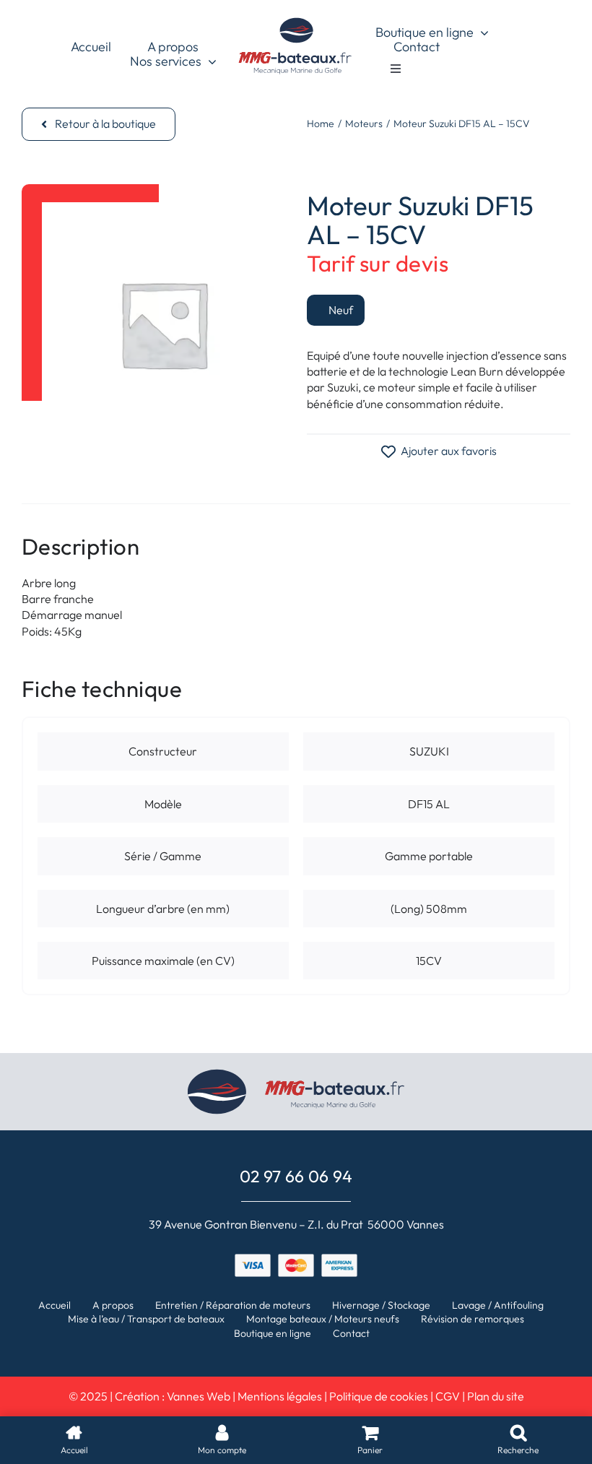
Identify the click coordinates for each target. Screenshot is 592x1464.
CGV (447, 1396)
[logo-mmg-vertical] (295, 20)
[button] (98, 124)
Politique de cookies (378, 1396)
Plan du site (495, 1396)
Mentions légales (280, 1396)
